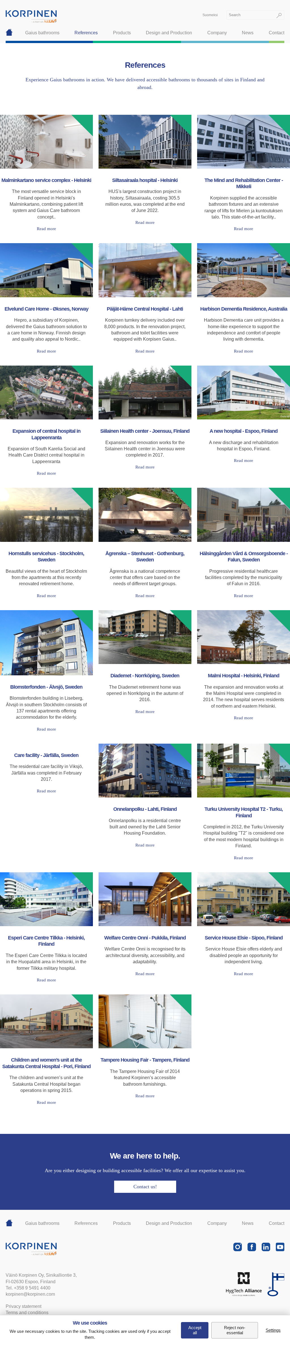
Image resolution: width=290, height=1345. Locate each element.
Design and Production (169, 32)
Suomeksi (210, 15)
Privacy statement (23, 1306)
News (247, 32)
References (86, 32)
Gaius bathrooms (42, 32)
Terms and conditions (27, 1312)
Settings (273, 1330)
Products (122, 32)
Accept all (194, 1330)
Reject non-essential (234, 1330)
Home (9, 33)
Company (217, 32)
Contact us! (145, 1186)
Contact (276, 32)
